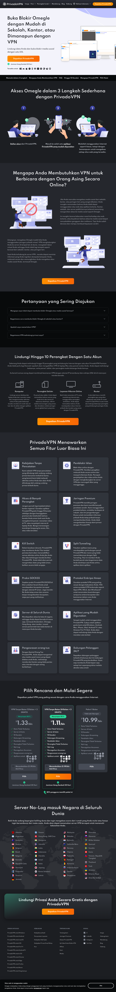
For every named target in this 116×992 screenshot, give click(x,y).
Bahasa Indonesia (82, 4)
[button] (25, 767)
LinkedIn (89, 936)
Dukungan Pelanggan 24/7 (86, 649)
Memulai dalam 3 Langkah (16, 78)
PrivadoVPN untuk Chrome (15, 957)
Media (62, 953)
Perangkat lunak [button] (43, 4)
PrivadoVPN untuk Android (15, 936)
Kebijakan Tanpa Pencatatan (32, 465)
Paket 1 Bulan (91, 738)
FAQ (60, 78)
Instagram (89, 939)
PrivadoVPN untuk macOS (15, 939)
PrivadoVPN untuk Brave (15, 967)
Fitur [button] (32, 4)
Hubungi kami (104, 936)
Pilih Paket (104, 78)
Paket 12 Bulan (24, 747)
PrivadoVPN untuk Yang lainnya (17, 971)
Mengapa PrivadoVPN (89, 78)
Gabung (69, 4)
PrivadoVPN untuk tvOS (14, 953)
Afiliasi (62, 946)
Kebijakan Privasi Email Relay (43, 943)
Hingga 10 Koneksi (71, 78)
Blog (63, 4)
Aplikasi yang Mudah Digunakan (85, 614)
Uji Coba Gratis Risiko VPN (68, 943)
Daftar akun (15, 144)
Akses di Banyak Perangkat (31, 500)
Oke (101, 985)
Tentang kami (64, 933)
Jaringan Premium (84, 498)
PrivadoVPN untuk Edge (14, 960)
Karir (61, 950)
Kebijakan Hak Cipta (40, 939)
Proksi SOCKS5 (31, 578)
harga (27, 4)
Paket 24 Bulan (58, 747)
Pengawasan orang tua (35, 648)
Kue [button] (35, 946)
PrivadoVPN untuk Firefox (15, 964)
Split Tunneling (82, 543)
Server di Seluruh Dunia (36, 612)
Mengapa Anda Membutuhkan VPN (43, 78)
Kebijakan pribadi (39, 933)
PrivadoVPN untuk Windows (16, 933)
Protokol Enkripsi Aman (87, 578)
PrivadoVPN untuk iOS (14, 943)
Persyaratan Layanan (40, 936)
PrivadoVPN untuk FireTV (15, 946)
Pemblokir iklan (82, 463)
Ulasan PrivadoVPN (66, 939)
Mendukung (56, 4)
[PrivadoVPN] (13, 4)
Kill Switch (28, 543)
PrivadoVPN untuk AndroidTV (16, 950)
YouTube (89, 943)
